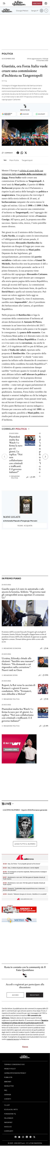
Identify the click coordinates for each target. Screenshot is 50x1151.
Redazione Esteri (10, 675)
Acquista (24, 525)
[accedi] (46, 3)
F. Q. (4, 81)
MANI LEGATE (11, 517)
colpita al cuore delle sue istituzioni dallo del (24, 174)
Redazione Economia (11, 648)
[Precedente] (4, 456)
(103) (46, 675)
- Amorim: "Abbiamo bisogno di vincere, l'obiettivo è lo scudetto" (25, 894)
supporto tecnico (13, 1039)
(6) (47, 648)
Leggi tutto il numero (25, 844)
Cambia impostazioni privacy (15, 1073)
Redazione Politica (14, 477)
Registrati (34, 995)
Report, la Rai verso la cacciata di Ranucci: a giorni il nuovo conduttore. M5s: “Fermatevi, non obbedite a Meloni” (18, 689)
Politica (7, 53)
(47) (34, 477)
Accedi (15, 995)
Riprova (25, 1046)
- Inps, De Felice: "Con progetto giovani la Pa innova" (21, 864)
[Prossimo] (45, 456)
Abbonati (37, 3)
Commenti (9, 153)
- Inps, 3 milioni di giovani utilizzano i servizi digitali (21, 868)
